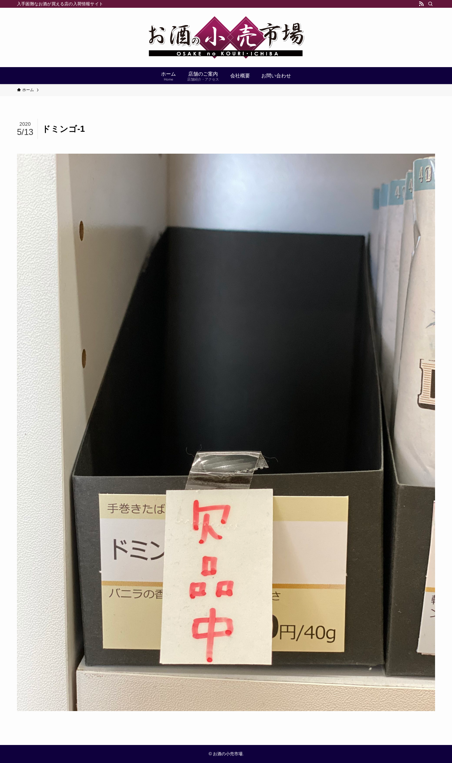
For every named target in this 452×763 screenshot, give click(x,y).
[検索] (430, 4)
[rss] (421, 4)
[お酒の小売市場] (226, 37)
